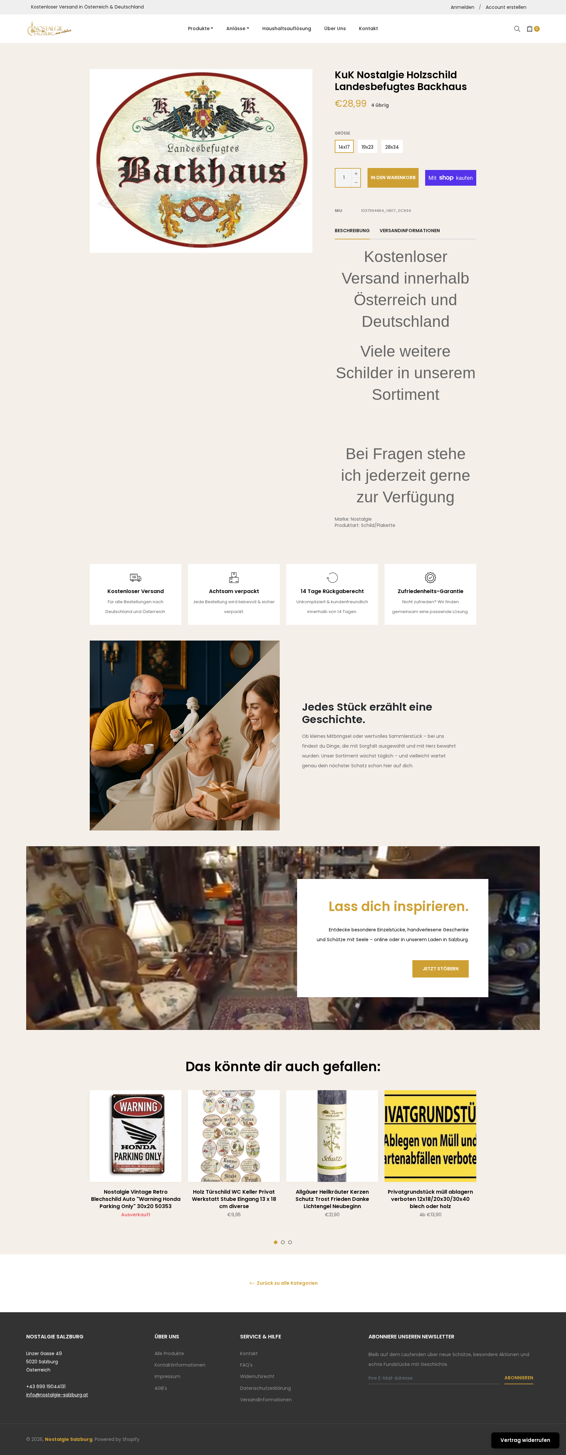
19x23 (367, 147)
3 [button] (290, 1242)
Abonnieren (518, 1377)
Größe (342, 133)
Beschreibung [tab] (352, 230)
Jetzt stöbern (441, 968)
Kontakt (249, 1353)
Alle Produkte (169, 1353)
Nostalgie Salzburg (68, 1439)
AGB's (161, 1388)
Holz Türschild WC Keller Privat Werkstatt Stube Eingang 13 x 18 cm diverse (234, 1199)
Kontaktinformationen (180, 1365)
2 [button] (283, 1242)
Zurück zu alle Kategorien (287, 1283)
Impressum (167, 1376)
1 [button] (275, 1242)
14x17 (344, 147)
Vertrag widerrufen (525, 1440)
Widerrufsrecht (257, 1376)
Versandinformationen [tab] (410, 230)
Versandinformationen (266, 1399)
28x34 (392, 147)
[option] (135, 1167)
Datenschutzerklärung (265, 1388)
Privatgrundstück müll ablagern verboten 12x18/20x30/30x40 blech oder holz (430, 1199)
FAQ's (246, 1365)
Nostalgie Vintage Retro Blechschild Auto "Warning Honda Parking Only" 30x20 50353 (135, 1199)
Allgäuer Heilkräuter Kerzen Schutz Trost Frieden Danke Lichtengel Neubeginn (332, 1199)
